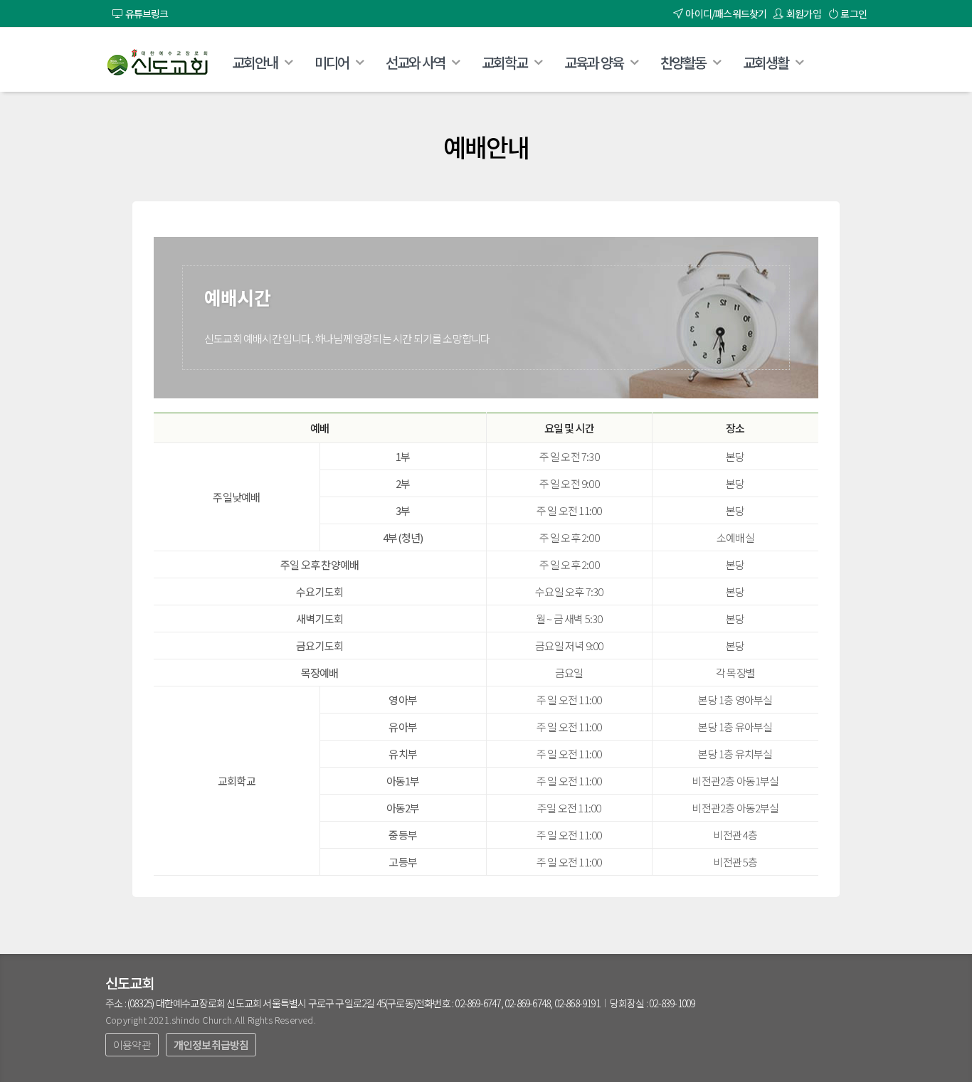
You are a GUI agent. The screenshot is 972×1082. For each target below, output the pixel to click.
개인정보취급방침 (211, 1044)
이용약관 (132, 1044)
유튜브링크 (145, 13)
